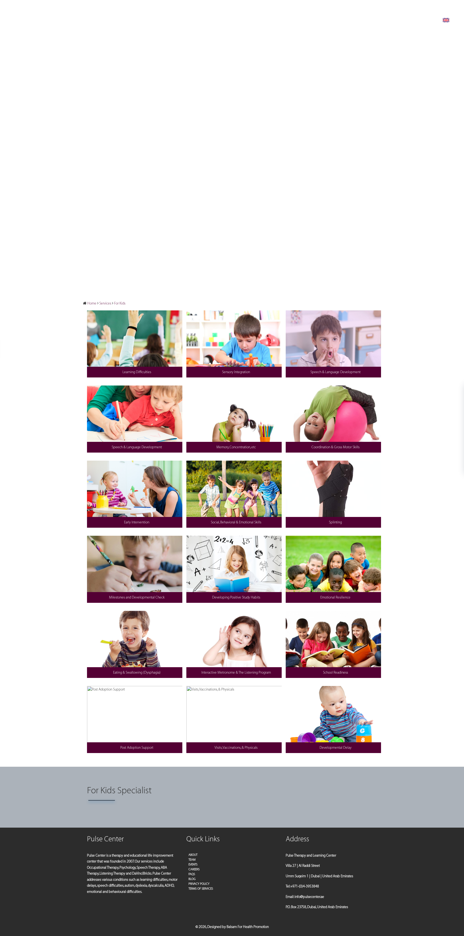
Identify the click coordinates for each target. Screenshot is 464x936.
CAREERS (194, 869)
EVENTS (193, 864)
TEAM (192, 859)
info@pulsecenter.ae (399, 7)
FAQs (192, 874)
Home (91, 303)
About (193, 855)
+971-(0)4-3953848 (439, 7)
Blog (192, 879)
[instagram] (18, 7)
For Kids (119, 303)
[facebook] (12, 7)
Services (105, 303)
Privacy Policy (199, 884)
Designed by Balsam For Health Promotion (238, 927)
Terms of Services (201, 888)
